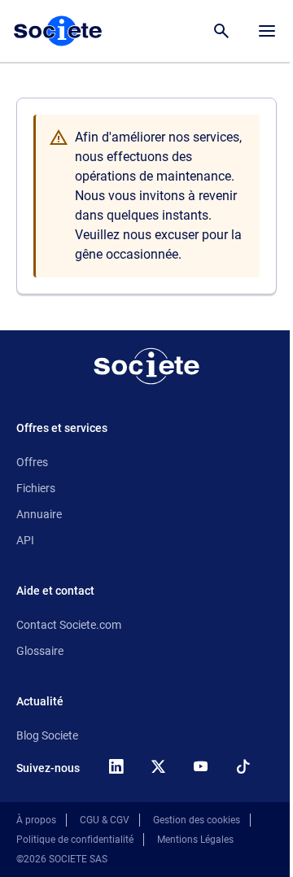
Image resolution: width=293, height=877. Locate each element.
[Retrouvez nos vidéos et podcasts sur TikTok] (242, 766)
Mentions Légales (195, 839)
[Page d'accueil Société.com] (58, 31)
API (25, 540)
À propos (36, 820)
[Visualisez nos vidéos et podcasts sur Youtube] (200, 766)
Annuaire (39, 514)
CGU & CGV (104, 820)
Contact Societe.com (68, 624)
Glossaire (39, 650)
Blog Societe (47, 735)
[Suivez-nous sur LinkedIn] (115, 766)
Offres (32, 462)
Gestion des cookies (196, 820)
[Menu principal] (267, 31)
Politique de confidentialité (74, 839)
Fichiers (35, 488)
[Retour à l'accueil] (146, 366)
